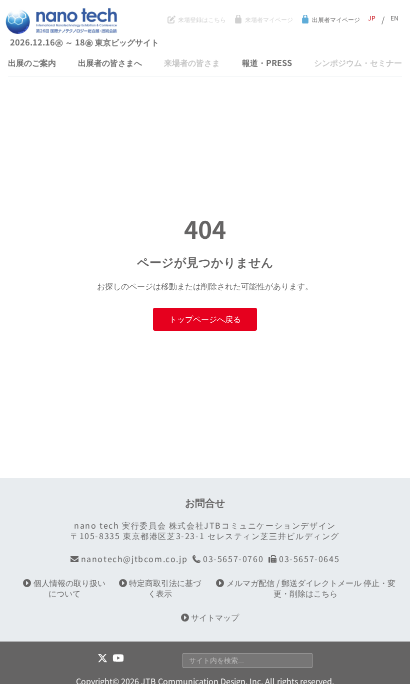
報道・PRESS (267, 62)
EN (394, 18)
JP (372, 18)
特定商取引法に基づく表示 (165, 588)
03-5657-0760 (233, 559)
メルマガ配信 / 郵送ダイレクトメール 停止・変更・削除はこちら (311, 588)
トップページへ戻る (205, 319)
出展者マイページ (336, 19)
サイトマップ (215, 617)
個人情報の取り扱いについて (70, 588)
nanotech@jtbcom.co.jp (134, 559)
